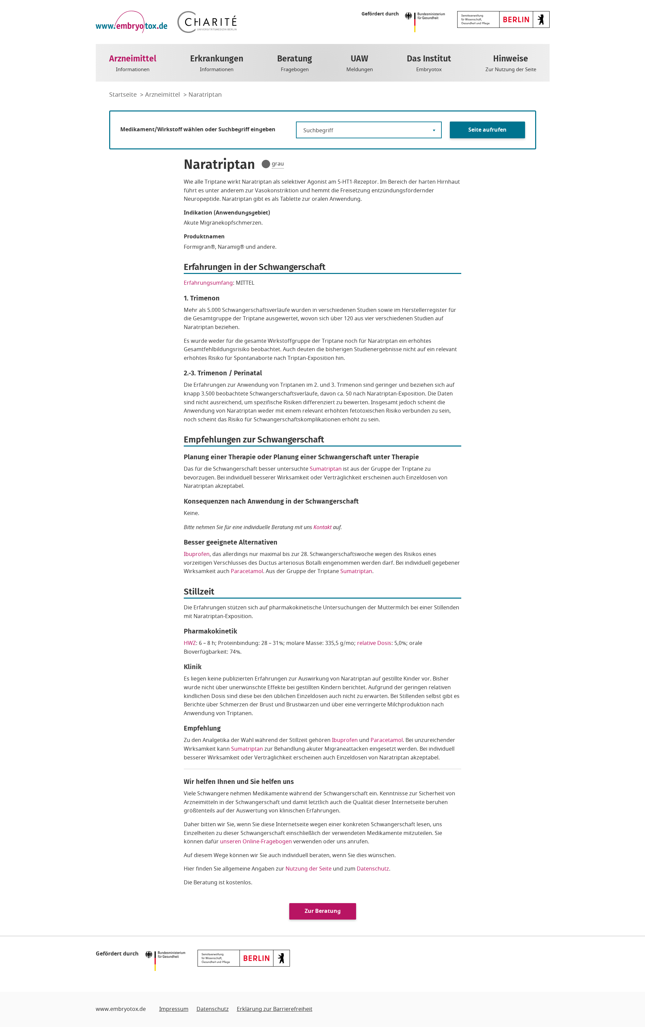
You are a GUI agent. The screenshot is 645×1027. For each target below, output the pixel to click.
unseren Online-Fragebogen (256, 842)
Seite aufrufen (487, 130)
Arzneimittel (163, 94)
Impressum (173, 1009)
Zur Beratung (323, 911)
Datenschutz (373, 869)
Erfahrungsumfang (208, 283)
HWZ (190, 643)
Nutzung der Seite (309, 869)
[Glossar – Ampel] (266, 164)
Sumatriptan (326, 469)
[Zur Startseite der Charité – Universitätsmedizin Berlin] (206, 22)
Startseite (123, 94)
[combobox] (369, 130)
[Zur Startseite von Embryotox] (131, 22)
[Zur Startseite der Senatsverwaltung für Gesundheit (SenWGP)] (503, 19)
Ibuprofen (197, 554)
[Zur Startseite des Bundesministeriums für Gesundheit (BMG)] (426, 21)
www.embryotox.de (121, 1009)
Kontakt (322, 527)
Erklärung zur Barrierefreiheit (274, 1009)
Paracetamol (247, 571)
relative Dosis (374, 643)
